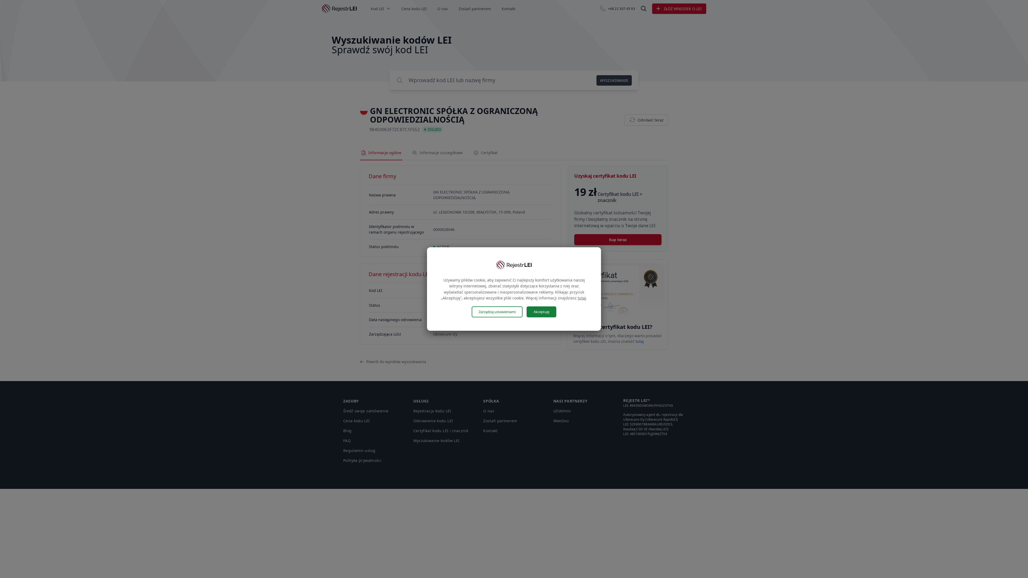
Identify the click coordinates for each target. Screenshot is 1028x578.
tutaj (582, 298)
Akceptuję (541, 311)
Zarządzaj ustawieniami (497, 311)
